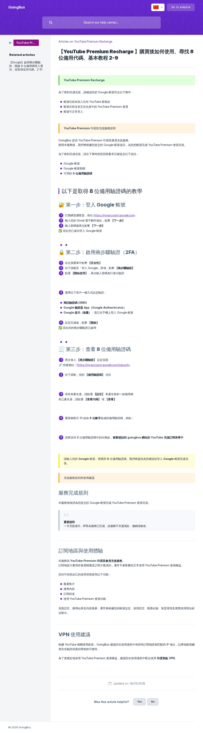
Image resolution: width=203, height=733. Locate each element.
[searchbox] (101, 22)
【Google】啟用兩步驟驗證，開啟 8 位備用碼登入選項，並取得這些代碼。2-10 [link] (26, 66)
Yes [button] (139, 701)
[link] (24, 42)
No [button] (153, 701)
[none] (16, 7)
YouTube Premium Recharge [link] (93, 41)
